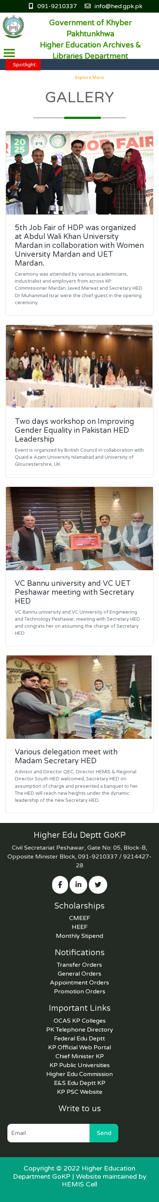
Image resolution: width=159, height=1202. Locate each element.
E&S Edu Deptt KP (79, 1083)
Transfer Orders (79, 965)
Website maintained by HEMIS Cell (104, 1180)
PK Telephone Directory (79, 1029)
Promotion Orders (79, 991)
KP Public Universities (80, 1065)
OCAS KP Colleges (80, 1021)
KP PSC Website (79, 1092)
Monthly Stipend (79, 936)
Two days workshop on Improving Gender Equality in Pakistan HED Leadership (74, 430)
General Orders (79, 973)
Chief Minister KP (79, 1056)
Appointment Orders (79, 982)
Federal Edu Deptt (79, 1038)
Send (104, 1133)
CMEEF (79, 918)
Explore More (89, 77)
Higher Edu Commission (79, 1074)
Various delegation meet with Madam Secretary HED (66, 757)
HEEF (80, 927)
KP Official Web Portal (79, 1047)
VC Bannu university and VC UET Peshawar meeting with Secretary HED (74, 592)
